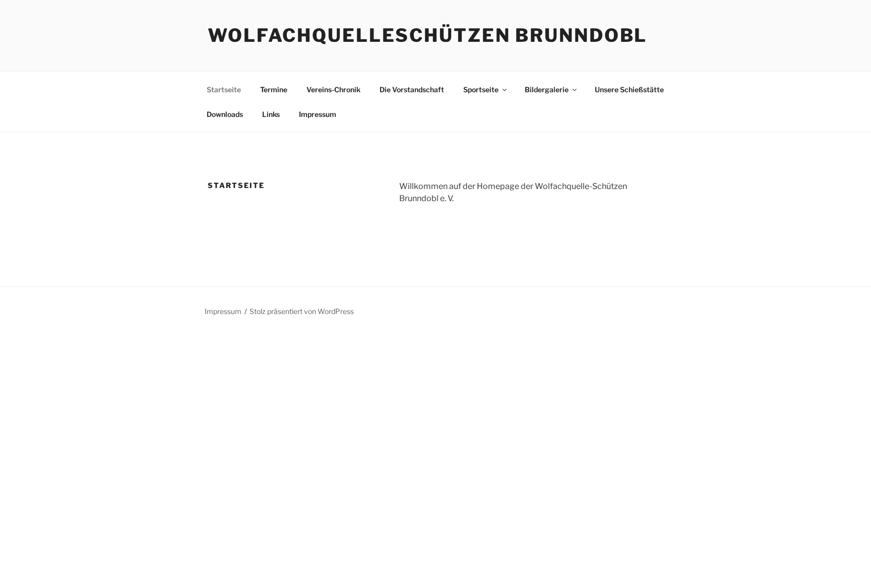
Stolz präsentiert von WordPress (302, 311)
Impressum (317, 114)
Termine (273, 89)
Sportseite (481, 89)
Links (271, 114)
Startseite (224, 89)
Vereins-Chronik (333, 89)
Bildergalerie (547, 89)
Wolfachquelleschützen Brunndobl (427, 35)
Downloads (225, 114)
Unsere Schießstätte (629, 89)
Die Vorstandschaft (412, 89)
